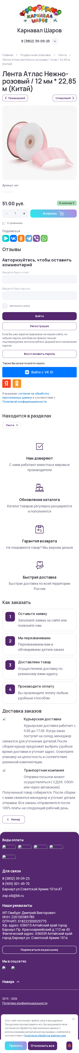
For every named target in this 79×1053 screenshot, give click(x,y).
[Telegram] (28, 238)
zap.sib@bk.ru (13, 896)
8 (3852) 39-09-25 (35, 41)
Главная (7, 55)
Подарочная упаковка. (35, 55)
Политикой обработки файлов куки (45, 1035)
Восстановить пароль (39, 354)
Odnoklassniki (17, 383)
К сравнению (15, 223)
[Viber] (36, 238)
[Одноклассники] (21, 238)
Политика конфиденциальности (24, 1003)
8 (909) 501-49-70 (16, 884)
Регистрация (39, 326)
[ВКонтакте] (13, 238)
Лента (62, 55)
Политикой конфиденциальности (24, 401)
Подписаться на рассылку (39, 950)
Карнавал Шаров (39, 30)
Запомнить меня (20, 305)
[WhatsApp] (44, 238)
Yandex (6, 383)
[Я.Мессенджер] (5, 238)
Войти (39, 316)
